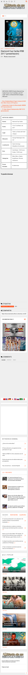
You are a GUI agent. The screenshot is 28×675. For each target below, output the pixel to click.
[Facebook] (14, 1)
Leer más (5, 573)
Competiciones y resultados (10, 48)
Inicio (2, 48)
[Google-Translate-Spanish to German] (10, 400)
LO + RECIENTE (7, 472)
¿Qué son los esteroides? (12, 570)
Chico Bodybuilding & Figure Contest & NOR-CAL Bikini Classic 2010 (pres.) (13, 102)
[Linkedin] (6, 1)
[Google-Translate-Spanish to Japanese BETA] (12, 400)
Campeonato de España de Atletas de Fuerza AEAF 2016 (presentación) (14, 332)
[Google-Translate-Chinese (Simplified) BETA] (4, 400)
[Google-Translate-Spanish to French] (7, 400)
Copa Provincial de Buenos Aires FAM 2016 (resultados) (13, 346)
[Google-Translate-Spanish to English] (15, 400)
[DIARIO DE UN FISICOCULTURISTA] (14, 8)
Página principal (5, 667)
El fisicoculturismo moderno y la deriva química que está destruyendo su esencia (15, 488)
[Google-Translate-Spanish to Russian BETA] (18, 400)
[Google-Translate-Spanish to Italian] (23, 400)
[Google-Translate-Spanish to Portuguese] (21, 400)
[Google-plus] (12, 1)
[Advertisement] (14, 11)
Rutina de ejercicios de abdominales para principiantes (12, 623)
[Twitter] (1, 1)
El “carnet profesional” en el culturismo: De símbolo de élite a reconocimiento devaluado (16, 479)
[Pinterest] (4, 1)
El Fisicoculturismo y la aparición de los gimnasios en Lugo (13, 587)
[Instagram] (9, 1)
